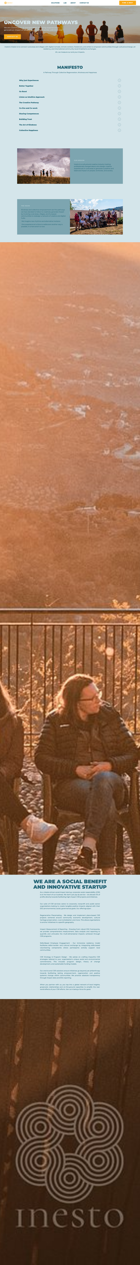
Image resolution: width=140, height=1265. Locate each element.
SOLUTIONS (55, 3)
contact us (12, 37)
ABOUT (73, 3)
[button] (70, 80)
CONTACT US (84, 3)
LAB (65, 3)
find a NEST (127, 3)
